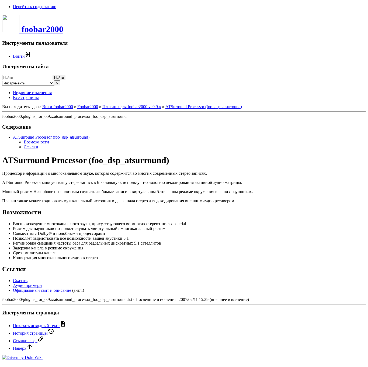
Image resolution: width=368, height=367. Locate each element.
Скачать (20, 280)
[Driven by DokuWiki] (22, 357)
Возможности (36, 142)
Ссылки (31, 147)
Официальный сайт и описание (42, 290)
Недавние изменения (32, 92)
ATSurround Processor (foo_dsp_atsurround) (203, 106)
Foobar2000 (87, 106)
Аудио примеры (27, 285)
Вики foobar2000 (57, 106)
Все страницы (26, 97)
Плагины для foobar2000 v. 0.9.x (131, 106)
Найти (59, 78)
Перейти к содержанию (34, 6)
